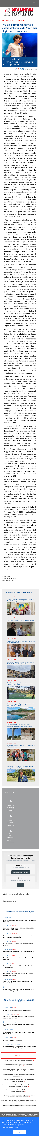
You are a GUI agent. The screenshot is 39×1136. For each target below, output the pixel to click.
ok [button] (19, 1132)
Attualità (21, 20)
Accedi (20, 885)
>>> (33, 1060)
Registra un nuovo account (20, 872)
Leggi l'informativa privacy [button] (11, 1127)
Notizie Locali (9, 20)
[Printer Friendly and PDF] (30, 69)
